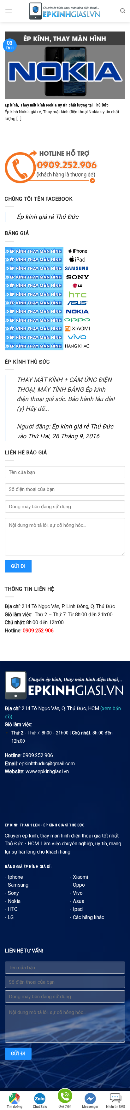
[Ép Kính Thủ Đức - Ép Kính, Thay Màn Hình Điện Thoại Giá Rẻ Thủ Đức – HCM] (65, 11)
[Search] (122, 11)
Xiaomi (80, 877)
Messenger (90, 1106)
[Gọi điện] (65, 1097)
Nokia (14, 901)
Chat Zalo (40, 1106)
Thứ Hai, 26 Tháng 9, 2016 (63, 436)
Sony (13, 893)
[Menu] (8, 11)
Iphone (15, 877)
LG (11, 917)
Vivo (78, 893)
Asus (78, 901)
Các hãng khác (88, 917)
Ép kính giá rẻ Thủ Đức (47, 217)
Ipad (78, 909)
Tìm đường (14, 1106)
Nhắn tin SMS (115, 1106)
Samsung (18, 885)
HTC (12, 909)
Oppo (79, 885)
